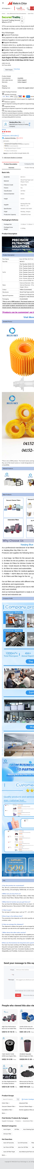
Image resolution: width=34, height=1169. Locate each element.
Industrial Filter (23, 1103)
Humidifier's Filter (7, 1110)
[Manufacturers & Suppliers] (17, 3)
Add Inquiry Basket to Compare (13, 157)
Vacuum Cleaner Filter (8, 1106)
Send (18, 995)
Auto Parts (30, 13)
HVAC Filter (5, 1103)
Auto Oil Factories (8, 1143)
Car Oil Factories (22, 1143)
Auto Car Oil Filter (23, 1147)
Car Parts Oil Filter (8, 1147)
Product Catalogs (28, 1099)
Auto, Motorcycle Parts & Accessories (16, 13)
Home (3, 13)
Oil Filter (16, 1129)
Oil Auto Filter (7, 1134)
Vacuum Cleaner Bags (25, 1106)
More (3, 1155)
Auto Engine (6, 1129)
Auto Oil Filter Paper (9, 1152)
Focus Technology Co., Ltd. (24, 1161)
